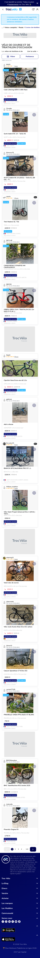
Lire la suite (31, 51)
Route (21, 27)
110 (27, 849)
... (2, 27)
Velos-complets (11, 27)
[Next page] (33, 849)
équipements (14, 4)
